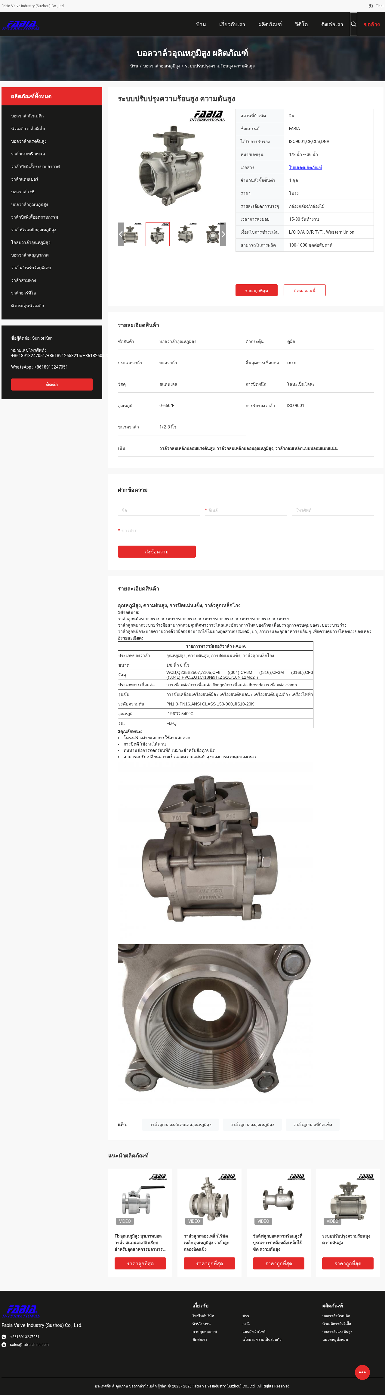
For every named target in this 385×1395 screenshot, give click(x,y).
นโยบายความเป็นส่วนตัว (262, 1339)
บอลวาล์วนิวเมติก (27, 116)
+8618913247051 (51, 367)
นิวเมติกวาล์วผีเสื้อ (28, 128)
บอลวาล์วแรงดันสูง (29, 141)
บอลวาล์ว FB (23, 191)
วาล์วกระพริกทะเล (28, 153)
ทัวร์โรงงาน (201, 1324)
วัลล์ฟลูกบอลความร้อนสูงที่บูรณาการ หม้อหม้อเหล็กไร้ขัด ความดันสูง (277, 1243)
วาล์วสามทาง (23, 280)
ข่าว (245, 1316)
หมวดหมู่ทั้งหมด (335, 1339)
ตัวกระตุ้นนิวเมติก (27, 305)
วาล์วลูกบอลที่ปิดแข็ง (312, 1124)
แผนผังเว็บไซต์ (254, 1332)
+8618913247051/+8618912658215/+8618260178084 (64, 355)
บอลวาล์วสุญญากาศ (30, 255)
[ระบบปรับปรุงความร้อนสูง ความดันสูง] (172, 163)
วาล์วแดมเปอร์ (24, 179)
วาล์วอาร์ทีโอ (23, 293)
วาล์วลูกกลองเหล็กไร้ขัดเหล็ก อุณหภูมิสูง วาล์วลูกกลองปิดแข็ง (206, 1243)
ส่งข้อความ (157, 552)
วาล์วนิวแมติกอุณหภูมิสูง (33, 229)
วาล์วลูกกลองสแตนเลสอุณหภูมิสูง (180, 1124)
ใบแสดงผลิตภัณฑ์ (305, 167)
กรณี (246, 1324)
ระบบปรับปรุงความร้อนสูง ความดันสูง (346, 1239)
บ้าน (134, 66)
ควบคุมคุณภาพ (204, 1332)
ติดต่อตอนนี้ (305, 290)
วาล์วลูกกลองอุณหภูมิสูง (252, 1124)
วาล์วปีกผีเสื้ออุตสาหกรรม (34, 217)
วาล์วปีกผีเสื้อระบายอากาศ (35, 166)
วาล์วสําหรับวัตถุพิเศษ (31, 267)
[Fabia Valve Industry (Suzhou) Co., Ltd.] (21, 24)
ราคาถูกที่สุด (256, 290)
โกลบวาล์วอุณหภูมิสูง (31, 242)
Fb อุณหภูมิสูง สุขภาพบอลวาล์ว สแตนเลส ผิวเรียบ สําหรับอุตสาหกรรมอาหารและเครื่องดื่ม (139, 1243)
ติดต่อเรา (199, 1339)
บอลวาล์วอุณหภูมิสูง (161, 66)
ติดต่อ (52, 385)
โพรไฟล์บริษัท (203, 1316)
